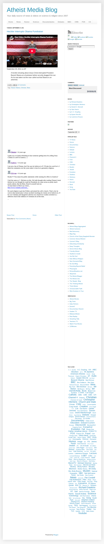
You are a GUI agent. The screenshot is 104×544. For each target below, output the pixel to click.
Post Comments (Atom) (23, 218)
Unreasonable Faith (76, 288)
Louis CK (76, 457)
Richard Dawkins (87, 487)
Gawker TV (73, 311)
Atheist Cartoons (75, 229)
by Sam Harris (74, 109)
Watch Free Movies (76, 324)
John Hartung (89, 447)
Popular (81, 85)
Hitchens (72, 177)
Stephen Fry (75, 502)
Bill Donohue (81, 387)
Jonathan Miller (80, 449)
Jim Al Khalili (84, 446)
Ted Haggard (83, 505)
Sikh (70, 498)
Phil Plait (90, 481)
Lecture (72, 152)
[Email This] (9, 85)
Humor (26, 22)
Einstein (71, 425)
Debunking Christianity (77, 244)
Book (71, 184)
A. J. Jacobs (72, 370)
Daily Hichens (74, 304)
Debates (61, 22)
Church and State (87, 402)
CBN (85, 395)
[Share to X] (12, 85)
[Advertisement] (34, 208)
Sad (76, 491)
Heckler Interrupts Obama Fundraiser (25, 31)
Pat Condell (90, 477)
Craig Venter (73, 407)
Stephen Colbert (88, 500)
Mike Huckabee (78, 465)
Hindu (94, 437)
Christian (23, 87)
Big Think (73, 301)
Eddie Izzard (90, 421)
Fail (83, 429)
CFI (95, 395)
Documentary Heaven (77, 309)
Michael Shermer (85, 463)
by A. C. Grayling (75, 112)
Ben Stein (91, 382)
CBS (90, 395)
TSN (94, 509)
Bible (92, 384)
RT (71, 491)
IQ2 (85, 442)
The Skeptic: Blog (75, 281)
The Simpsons (81, 507)
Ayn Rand (91, 378)
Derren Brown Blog (76, 249)
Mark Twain (73, 461)
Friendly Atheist (74, 251)
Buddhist (74, 392)
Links (90, 456)
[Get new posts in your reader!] (75, 33)
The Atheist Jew (75, 278)
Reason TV (86, 485)
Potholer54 (82, 483)
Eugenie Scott (77, 427)
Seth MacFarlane (85, 496)
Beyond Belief (84, 385)
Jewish (72, 169)
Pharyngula (73, 269)
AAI (89, 370)
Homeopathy (77, 439)
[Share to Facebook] (14, 85)
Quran (71, 485)
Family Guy (90, 429)
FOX (83, 22)
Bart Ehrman (90, 380)
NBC (81, 473)
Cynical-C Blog (74, 241)
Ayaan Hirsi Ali (82, 378)
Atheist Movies (74, 299)
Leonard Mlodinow (74, 456)
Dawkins (72, 174)
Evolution (72, 172)
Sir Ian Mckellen (77, 498)
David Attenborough (83, 413)
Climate (72, 404)
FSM (93, 433)
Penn (89, 480)
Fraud (87, 433)
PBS (84, 480)
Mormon (72, 469)
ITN (88, 442)
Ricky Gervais (83, 489)
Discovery (78, 418)
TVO (72, 511)
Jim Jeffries (93, 446)
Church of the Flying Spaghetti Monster (82, 236)
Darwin (92, 410)
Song (71, 187)
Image (79, 442)
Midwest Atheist (75, 314)
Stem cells (77, 500)
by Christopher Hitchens (77, 104)
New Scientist (89, 475)
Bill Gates (90, 386)
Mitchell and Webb (89, 465)
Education (74, 423)
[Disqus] (34, 119)
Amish (88, 374)
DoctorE (72, 306)
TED (76, 505)
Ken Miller (93, 451)
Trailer (89, 509)
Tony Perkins (80, 509)
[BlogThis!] (10, 85)
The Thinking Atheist (76, 283)
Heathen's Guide (75, 254)
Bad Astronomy (74, 231)
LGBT (84, 455)
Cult (76, 409)
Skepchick (73, 273)
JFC (77, 446)
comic (84, 404)
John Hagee (80, 448)
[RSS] (69, 37)
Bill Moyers (80, 389)
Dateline (72, 412)
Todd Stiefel (72, 509)
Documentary (74, 145)
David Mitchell (77, 415)
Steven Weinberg (86, 503)
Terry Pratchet (92, 505)
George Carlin (73, 435)
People (70, 85)
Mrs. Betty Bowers (74, 471)
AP (89, 376)
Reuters (93, 485)
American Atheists (77, 374)
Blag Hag (72, 234)
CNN (76, 22)
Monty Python (82, 467)
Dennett (72, 182)
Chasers (82, 397)
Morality (92, 467)
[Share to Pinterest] (16, 85)
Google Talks (72, 437)
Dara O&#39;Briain (82, 410)
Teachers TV (74, 321)
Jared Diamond (81, 443)
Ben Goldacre (81, 382)
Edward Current (88, 423)
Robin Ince (93, 489)
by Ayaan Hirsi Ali (75, 114)
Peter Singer (82, 481)
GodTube (93, 435)
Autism (73, 378)
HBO (89, 437)
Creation (84, 406)
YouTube (72, 189)
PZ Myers (92, 483)
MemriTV (72, 463)
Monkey (73, 467)
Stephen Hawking (87, 502)
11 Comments (22, 85)
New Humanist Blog (76, 261)
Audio (93, 376)
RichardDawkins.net (76, 271)
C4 (90, 22)
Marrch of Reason (82, 461)
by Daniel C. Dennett (76, 107)
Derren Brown (80, 416)
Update (78, 511)
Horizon (85, 439)
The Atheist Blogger (76, 276)
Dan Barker (83, 408)
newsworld (80, 478)
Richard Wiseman (73, 489)
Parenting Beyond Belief (77, 266)
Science (36, 22)
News (18, 22)
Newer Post (10, 215)
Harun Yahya (81, 437)
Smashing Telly (74, 319)
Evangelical (87, 427)
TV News (72, 140)
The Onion (72, 507)
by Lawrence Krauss (76, 117)
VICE (83, 511)
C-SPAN (81, 392)
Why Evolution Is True (77, 291)
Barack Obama (15, 87)
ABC (95, 370)
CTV (73, 408)
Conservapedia (91, 404)
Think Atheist (74, 286)
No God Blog (74, 264)
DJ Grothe (86, 418)
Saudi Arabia (80, 494)
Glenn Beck (83, 435)
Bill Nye (88, 389)
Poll (76, 483)
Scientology (73, 496)
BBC (69, 22)
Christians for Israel (76, 400)
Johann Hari (72, 447)
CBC (80, 395)
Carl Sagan (89, 392)
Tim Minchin (91, 507)
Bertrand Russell (74, 385)
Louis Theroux (85, 457)
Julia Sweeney (78, 451)
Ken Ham (86, 451)
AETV (81, 372)
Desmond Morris (91, 416)
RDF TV (78, 485)
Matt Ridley (92, 461)
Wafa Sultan (90, 511)
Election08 (80, 425)
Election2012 (91, 425)
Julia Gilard (89, 449)
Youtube (82, 513)
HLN (70, 439)
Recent (76, 85)
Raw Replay (73, 316)
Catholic (73, 394)
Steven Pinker (75, 503)
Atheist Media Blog (32, 9)
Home (10, 22)
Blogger (55, 535)
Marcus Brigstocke (80, 459)
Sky (83, 498)
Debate (72, 150)
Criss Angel (92, 407)
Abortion (75, 372)
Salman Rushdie (84, 491)
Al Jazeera (89, 372)
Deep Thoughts (75, 246)
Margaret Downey (91, 459)
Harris (71, 179)
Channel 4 (73, 157)
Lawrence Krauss (81, 453)
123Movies (73, 326)
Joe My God (73, 256)
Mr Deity (92, 469)
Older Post (58, 215)
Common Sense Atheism (77, 239)
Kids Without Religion (76, 259)
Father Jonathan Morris (77, 431)
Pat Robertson (75, 480)
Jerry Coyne (90, 443)
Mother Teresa (82, 469)
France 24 (80, 433)
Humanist (93, 439)
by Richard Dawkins (76, 102)
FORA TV (93, 431)
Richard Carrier (73, 487)
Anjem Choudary (81, 376)
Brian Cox (91, 391)
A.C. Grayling (82, 370)
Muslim (72, 167)
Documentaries (48, 22)
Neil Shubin (80, 475)
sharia (93, 496)
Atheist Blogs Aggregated (78, 226)
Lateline (70, 453)
